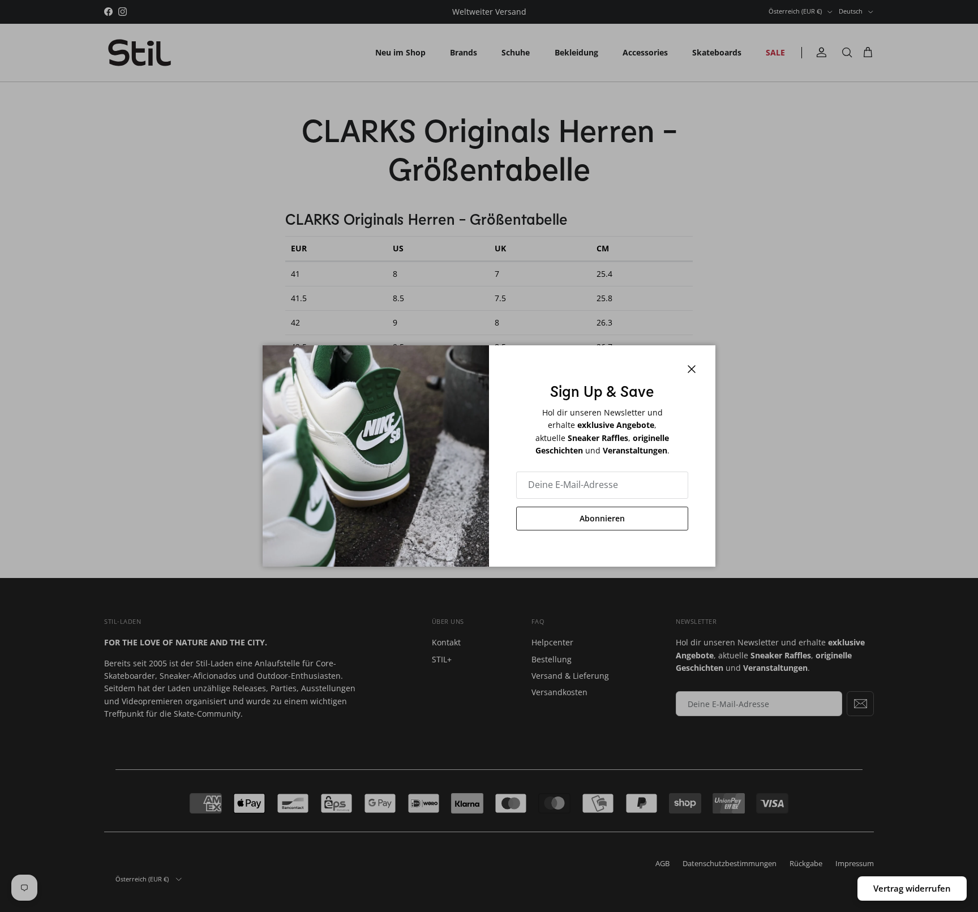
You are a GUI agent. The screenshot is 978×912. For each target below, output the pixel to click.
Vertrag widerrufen (912, 888)
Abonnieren (602, 518)
